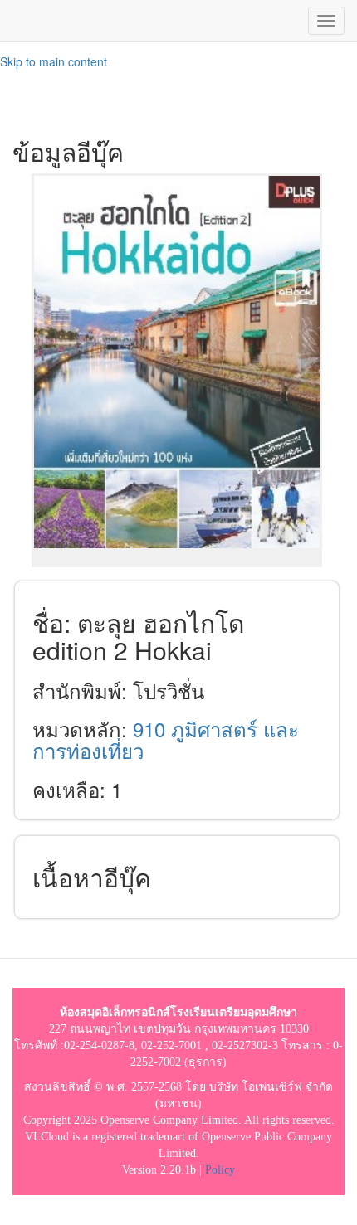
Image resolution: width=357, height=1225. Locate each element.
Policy (220, 1170)
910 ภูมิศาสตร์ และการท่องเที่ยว (165, 739)
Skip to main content (53, 61)
